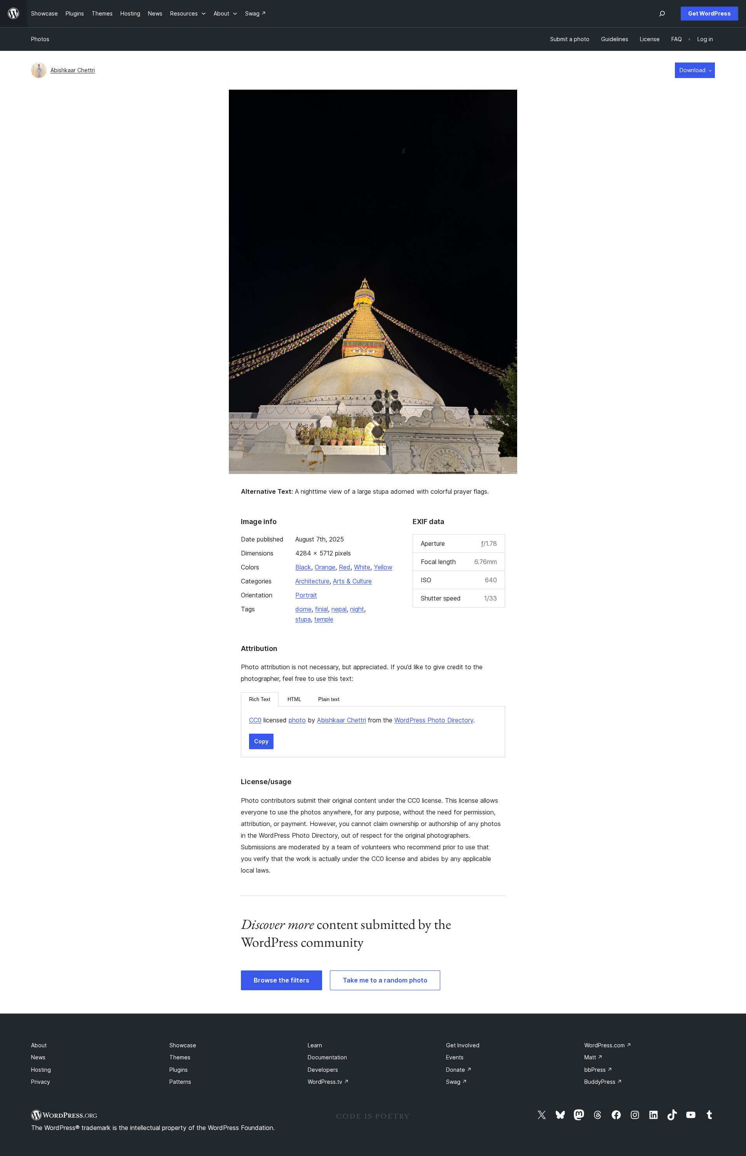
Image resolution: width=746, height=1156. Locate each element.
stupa (303, 619)
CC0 (255, 720)
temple (323, 619)
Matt (593, 1057)
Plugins (178, 1069)
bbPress (598, 1069)
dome (303, 609)
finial (321, 609)
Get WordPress (709, 13)
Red (344, 567)
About (39, 1045)
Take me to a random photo (385, 980)
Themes (179, 1057)
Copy (261, 741)
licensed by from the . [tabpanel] (362, 720)
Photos (40, 39)
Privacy (40, 1081)
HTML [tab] (294, 699)
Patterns (180, 1081)
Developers (323, 1069)
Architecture (312, 581)
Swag (456, 1081)
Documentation (327, 1057)
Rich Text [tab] (259, 699)
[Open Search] (662, 13)
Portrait (306, 595)
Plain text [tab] (329, 699)
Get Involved (462, 1045)
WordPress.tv (328, 1081)
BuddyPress (603, 1081)
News (38, 1057)
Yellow (383, 567)
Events (455, 1057)
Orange (325, 567)
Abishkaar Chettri (73, 70)
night (357, 609)
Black (303, 567)
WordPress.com (607, 1045)
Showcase (182, 1045)
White (362, 567)
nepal (339, 609)
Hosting (41, 1069)
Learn (315, 1045)
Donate (459, 1069)
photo (297, 720)
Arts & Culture (352, 581)
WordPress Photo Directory (433, 720)
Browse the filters (281, 980)
